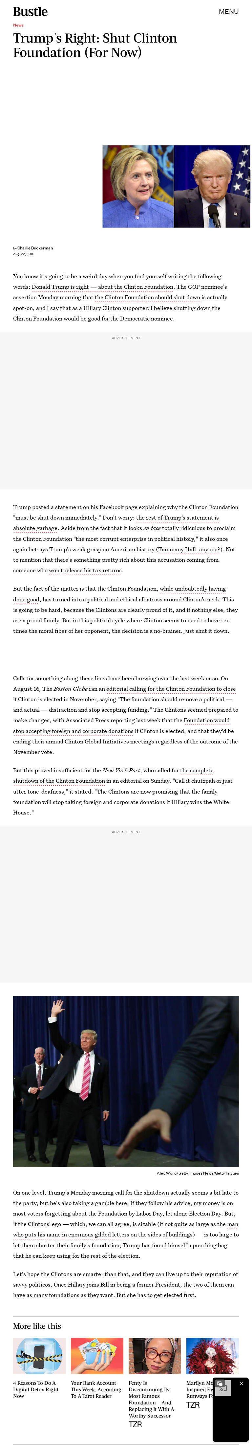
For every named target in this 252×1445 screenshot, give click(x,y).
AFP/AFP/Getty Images (248, 186)
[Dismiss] (241, 1383)
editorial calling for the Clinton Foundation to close (171, 688)
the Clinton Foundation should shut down (147, 297)
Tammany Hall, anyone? (189, 549)
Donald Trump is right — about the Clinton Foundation (102, 286)
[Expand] (220, 1383)
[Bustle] (30, 11)
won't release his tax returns (85, 570)
